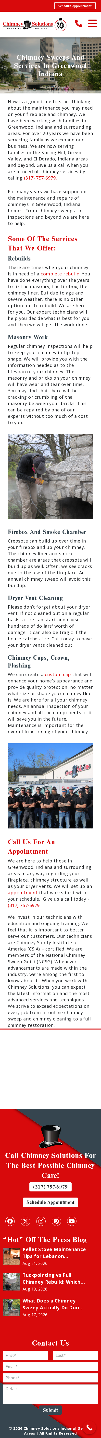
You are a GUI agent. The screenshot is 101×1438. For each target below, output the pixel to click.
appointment (23, 892)
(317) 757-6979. (40, 178)
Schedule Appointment (75, 6)
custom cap (58, 674)
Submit (50, 1410)
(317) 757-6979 (24, 905)
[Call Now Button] (89, 1427)
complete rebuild (60, 274)
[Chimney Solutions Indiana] (34, 24)
